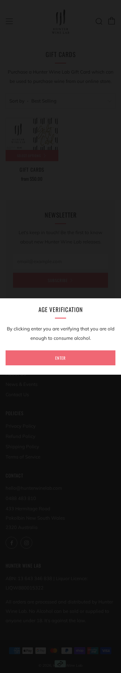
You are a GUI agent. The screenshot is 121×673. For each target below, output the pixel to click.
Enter (60, 358)
